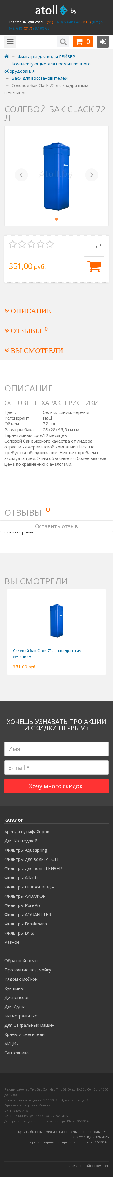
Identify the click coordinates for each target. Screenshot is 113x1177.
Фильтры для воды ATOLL (31, 859)
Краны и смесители (24, 1034)
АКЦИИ (11, 1043)
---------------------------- (28, 951)
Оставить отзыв (56, 526)
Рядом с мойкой (21, 979)
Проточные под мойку (27, 970)
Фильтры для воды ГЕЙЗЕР (33, 868)
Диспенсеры (17, 997)
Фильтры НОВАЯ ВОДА (29, 887)
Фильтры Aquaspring (25, 850)
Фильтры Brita (19, 933)
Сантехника (16, 1052)
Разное (12, 942)
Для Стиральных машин (29, 1025)
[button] (21, 176)
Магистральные (20, 1016)
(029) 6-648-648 (66, 22)
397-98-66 (40, 28)
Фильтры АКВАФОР (25, 896)
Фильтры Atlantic (21, 877)
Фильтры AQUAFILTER (27, 914)
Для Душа (14, 1006)
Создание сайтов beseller (88, 1165)
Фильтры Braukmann (25, 923)
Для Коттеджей (20, 841)
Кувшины (14, 988)
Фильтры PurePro (23, 905)
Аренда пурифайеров (26, 831)
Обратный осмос (21, 960)
